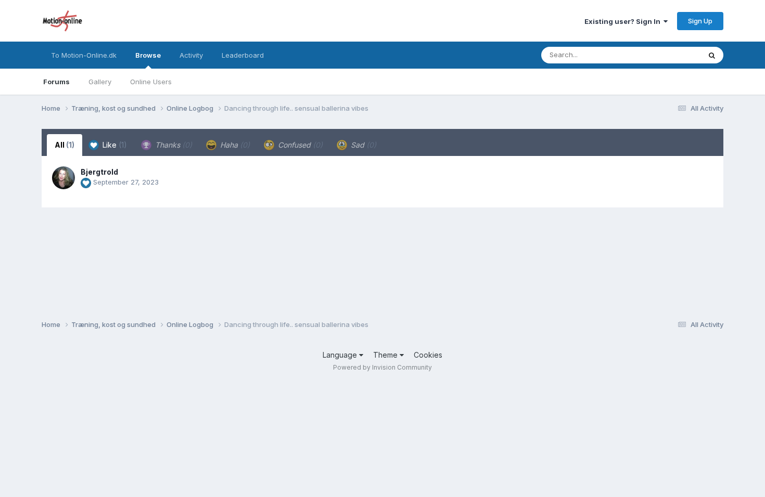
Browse (148, 55)
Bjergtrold (99, 171)
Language (341, 354)
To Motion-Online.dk (84, 55)
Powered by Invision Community (382, 367)
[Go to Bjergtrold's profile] (63, 177)
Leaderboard (243, 55)
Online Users (151, 81)
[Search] (711, 55)
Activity (191, 55)
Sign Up (700, 21)
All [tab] (64, 144)
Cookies (428, 354)
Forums (56, 81)
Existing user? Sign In (624, 21)
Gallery (99, 81)
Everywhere (668, 55)
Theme (386, 354)
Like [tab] (113, 144)
